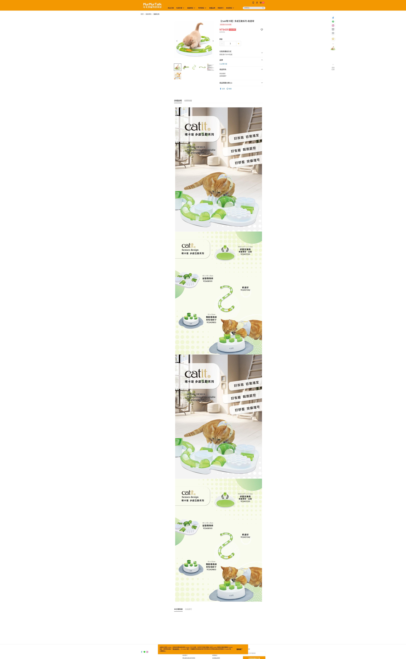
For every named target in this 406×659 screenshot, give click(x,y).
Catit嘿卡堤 (223, 64)
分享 (223, 89)
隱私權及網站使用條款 (188, 658)
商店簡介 (185, 655)
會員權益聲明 (216, 658)
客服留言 (214, 655)
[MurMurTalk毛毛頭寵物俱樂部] (152, 5)
